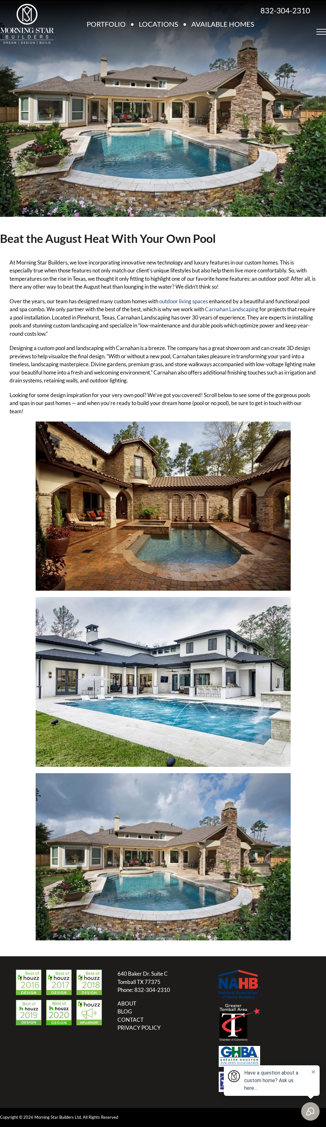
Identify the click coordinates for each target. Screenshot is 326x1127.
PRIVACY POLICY (139, 1027)
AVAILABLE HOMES (222, 24)
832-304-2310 (285, 10)
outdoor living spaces (183, 301)
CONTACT (130, 1019)
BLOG (124, 1011)
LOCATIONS (158, 24)
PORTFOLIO (106, 24)
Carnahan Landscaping (232, 309)
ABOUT (126, 1003)
